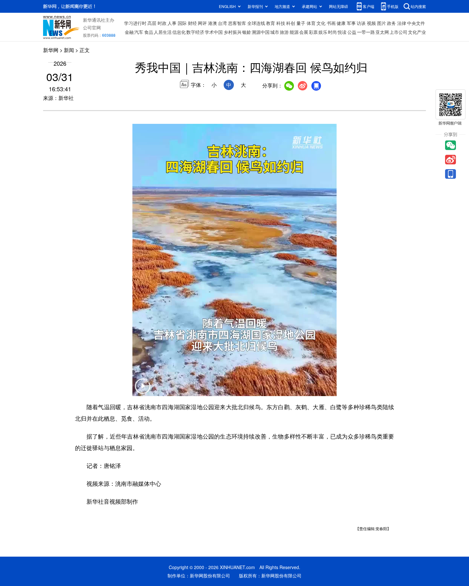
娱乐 (322, 32)
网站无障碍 (338, 6)
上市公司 (398, 32)
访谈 (361, 23)
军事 (351, 23)
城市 (274, 32)
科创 (290, 23)
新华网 (50, 50)
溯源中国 (261, 32)
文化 (320, 23)
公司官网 (92, 27)
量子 (300, 23)
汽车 (138, 32)
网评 (202, 23)
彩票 (313, 32)
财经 (192, 23)
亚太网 (382, 32)
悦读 (342, 32)
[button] (143, 390)
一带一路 (366, 32)
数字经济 (195, 32)
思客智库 (237, 23)
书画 (331, 23)
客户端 (368, 6)
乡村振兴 (233, 32)
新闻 (69, 50)
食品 (148, 32)
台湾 (222, 23)
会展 (303, 32)
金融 (129, 32)
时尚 (332, 32)
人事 (172, 23)
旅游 (284, 32)
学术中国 (214, 32)
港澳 (212, 23)
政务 (391, 23)
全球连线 (256, 23)
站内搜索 (418, 6)
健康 (341, 23)
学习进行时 (135, 23)
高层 (151, 23)
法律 (401, 23)
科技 (280, 23)
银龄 (246, 32)
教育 (270, 23)
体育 (311, 23)
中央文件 (416, 23)
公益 (351, 32)
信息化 (179, 32)
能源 (294, 32)
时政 (162, 23)
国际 (182, 23)
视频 (371, 23)
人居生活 (163, 32)
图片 (381, 23)
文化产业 (417, 32)
